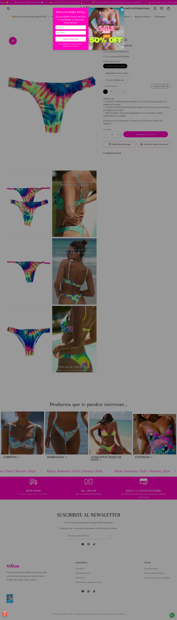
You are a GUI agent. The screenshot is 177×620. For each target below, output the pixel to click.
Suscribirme (70, 39)
